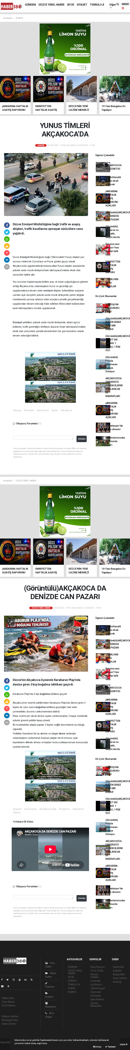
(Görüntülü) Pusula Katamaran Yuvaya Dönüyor (111, 364)
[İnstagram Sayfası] (15, 979)
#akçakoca (66, 410)
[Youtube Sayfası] (21, 979)
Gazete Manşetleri (95, 1004)
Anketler (117, 970)
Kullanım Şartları (10, 1016)
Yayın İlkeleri (8, 1001)
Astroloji (117, 981)
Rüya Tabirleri (120, 978)
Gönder (82, 439)
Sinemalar (95, 992)
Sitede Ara (118, 967)
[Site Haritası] (3, 986)
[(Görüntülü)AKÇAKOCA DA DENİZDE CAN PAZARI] (46, 643)
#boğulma (64, 809)
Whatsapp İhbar (10, 1020)
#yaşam (17, 809)
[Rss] (33, 979)
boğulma (45, 693)
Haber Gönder (9, 1023)
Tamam (111, 1046)
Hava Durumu (97, 967)
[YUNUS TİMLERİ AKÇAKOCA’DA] (46, 184)
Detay (98, 1046)
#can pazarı (30, 809)
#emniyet (29, 410)
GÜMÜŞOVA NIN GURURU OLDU (112, 308)
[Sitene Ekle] (9, 986)
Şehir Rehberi (97, 999)
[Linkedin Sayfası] (27, 979)
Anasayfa (8, 18)
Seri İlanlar (95, 995)
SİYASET (82, 4)
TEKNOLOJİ (97, 4)
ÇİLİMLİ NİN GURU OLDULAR (111, 283)
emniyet (48, 290)
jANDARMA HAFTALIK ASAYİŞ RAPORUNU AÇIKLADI (111, 198)
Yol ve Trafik (96, 970)
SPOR (70, 4)
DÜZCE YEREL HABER (51, 4)
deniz (62, 733)
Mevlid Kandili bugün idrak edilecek (113, 181)
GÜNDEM (30, 4)
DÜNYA (71, 988)
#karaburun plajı (47, 809)
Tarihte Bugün (97, 988)
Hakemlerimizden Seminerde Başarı (115, 441)
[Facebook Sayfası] (3, 979)
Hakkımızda (8, 998)
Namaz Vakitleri (94, 975)
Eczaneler (95, 980)
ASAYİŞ (19, 18)
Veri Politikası (8, 1005)
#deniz (16, 812)
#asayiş (17, 410)
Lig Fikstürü (96, 984)
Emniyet (25, 257)
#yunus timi (43, 410)
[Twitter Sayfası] (8, 979)
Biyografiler (119, 974)
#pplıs (54, 410)
